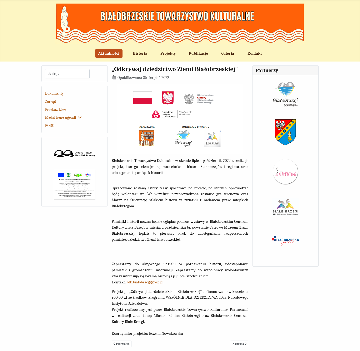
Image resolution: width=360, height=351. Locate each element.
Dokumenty (54, 93)
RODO (49, 125)
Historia (140, 53)
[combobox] (67, 73)
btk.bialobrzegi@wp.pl (145, 282)
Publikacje (198, 53)
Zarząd (50, 101)
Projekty (168, 53)
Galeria (227, 53)
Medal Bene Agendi (60, 117)
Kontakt (255, 53)
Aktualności (108, 53)
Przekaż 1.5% (55, 109)
